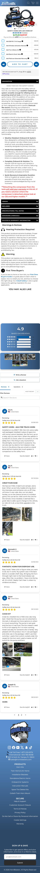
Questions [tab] (17, 387)
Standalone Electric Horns (20, 778)
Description (7, 81)
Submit (20, 863)
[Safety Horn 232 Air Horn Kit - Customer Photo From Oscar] (31, 357)
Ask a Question (21, 380)
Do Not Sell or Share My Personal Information (20, 816)
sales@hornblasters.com (21, 760)
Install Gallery (21, 281)
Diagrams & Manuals (10, 216)
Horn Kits (20, 767)
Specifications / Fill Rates (13, 211)
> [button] (25, 715)
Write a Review (21, 375)
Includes (6, 206)
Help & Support (20, 801)
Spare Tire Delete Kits (20, 789)
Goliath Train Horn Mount (20, 793)
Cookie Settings (20, 820)
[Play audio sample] (3, 64)
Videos (5, 201)
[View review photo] (11, 514)
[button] (32, 456)
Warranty (20, 824)
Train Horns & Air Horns (20, 771)
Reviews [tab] (4, 387)
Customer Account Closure (20, 805)
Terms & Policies (20, 809)
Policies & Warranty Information (16, 220)
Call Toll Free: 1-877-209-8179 (21, 752)
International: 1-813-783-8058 (21, 755)
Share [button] (8, 456)
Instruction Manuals (20, 786)
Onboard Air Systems (20, 782)
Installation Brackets (20, 775)
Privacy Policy (20, 812)
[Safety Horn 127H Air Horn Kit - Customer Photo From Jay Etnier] (8, 357)
